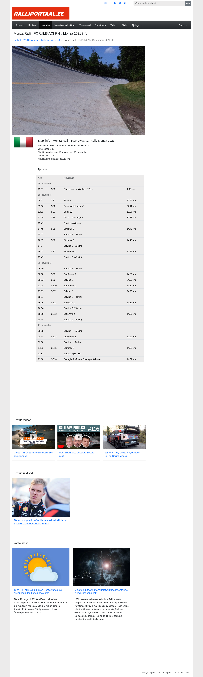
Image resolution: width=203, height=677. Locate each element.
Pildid (124, 25)
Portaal (17, 40)
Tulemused (85, 25)
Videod (113, 25)
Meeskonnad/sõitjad (64, 25)
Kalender (45, 25)
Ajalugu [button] (136, 25)
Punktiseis (100, 25)
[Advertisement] (132, 13)
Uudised (32, 25)
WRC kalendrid (31, 40)
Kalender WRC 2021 (51, 40)
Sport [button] (182, 25)
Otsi (188, 3)
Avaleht (20, 25)
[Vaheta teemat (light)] (107, 3)
